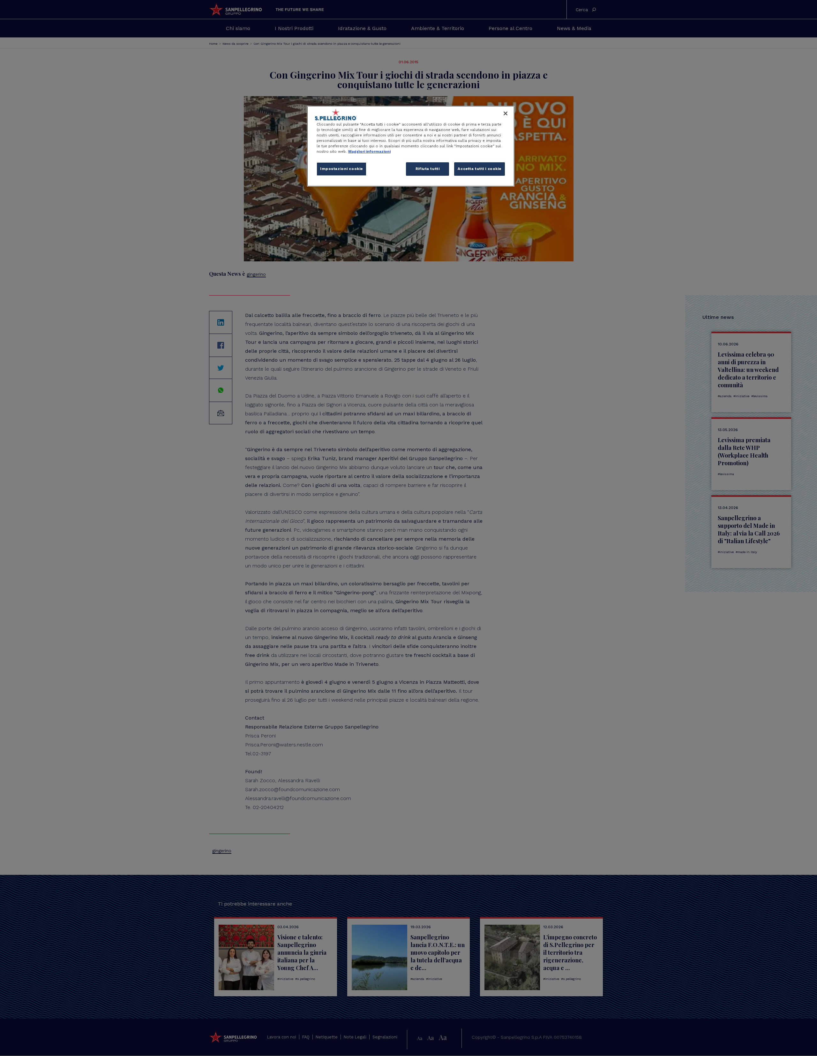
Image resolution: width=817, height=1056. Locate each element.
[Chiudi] (505, 113)
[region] (410, 146)
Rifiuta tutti (427, 168)
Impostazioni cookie (341, 168)
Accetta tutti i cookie (479, 168)
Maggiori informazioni (369, 151)
